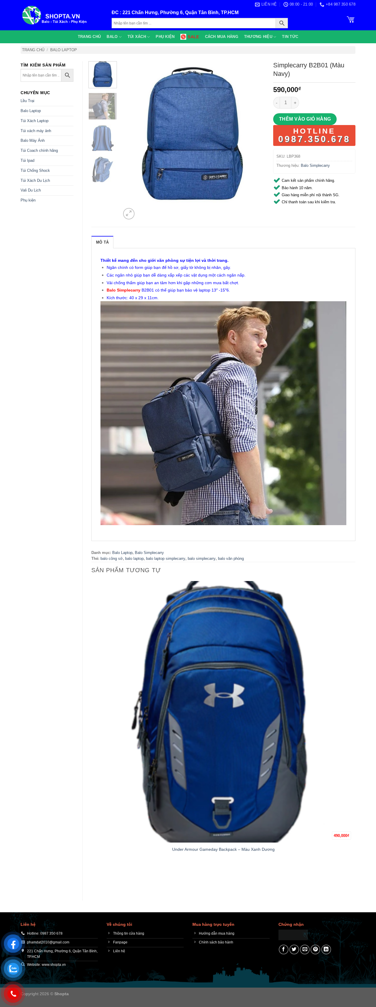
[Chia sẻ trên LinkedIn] (326, 949)
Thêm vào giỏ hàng (305, 118)
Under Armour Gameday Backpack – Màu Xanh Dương (223, 849)
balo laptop (134, 558)
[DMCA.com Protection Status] (293, 934)
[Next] (143, 210)
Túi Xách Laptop (34, 121)
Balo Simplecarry (315, 165)
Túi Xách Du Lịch (35, 180)
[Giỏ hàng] (350, 18)
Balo (112, 36)
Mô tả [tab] (102, 242)
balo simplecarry (202, 558)
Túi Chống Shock (35, 170)
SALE (193, 36)
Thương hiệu (258, 36)
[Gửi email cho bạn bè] (305, 949)
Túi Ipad (27, 160)
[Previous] (94, 881)
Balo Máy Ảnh (33, 140)
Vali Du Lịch (31, 190)
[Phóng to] (129, 213)
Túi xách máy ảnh (36, 131)
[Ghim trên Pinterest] (315, 949)
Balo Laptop (63, 50)
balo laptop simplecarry (165, 558)
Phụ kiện (165, 36)
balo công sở (111, 558)
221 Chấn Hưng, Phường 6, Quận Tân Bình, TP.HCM (180, 12)
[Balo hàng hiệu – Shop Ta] (62, 15)
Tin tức (290, 36)
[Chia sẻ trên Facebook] (283, 949)
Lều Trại (27, 101)
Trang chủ (89, 36)
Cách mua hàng (221, 36)
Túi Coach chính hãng (39, 150)
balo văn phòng (231, 558)
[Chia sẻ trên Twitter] (294, 949)
